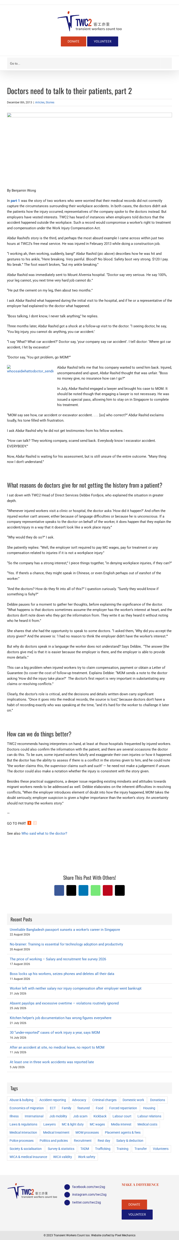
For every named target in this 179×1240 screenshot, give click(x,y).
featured (83, 1108)
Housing (149, 1108)
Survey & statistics (61, 1149)
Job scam (80, 1116)
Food (99, 1108)
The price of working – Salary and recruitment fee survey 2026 (58, 959)
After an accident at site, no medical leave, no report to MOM (57, 1047)
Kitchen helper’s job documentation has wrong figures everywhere (60, 1018)
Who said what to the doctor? (44, 833)
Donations (157, 1100)
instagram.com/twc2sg (89, 1194)
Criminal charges (104, 1100)
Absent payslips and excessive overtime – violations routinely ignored (64, 1003)
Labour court (122, 1116)
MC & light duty (73, 1124)
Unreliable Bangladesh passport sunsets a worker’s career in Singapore (65, 930)
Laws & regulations (23, 1124)
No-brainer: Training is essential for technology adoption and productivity (66, 944)
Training (122, 1149)
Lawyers (49, 1124)
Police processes (22, 1140)
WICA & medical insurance (28, 1157)
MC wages (97, 1124)
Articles (40, 102)
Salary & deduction (129, 1140)
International (34, 1116)
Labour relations (149, 1116)
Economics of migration (27, 1108)
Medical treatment (56, 1132)
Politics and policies (54, 1140)
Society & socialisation (26, 1149)
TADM (84, 1149)
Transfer (140, 1149)
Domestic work (133, 1100)
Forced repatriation (123, 1108)
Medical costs (147, 1124)
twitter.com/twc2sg (86, 1202)
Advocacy (79, 1100)
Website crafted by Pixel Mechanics (113, 1235)
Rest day (104, 1140)
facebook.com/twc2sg (88, 1187)
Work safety (86, 1157)
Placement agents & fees (123, 1132)
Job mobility (58, 1116)
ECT (53, 1108)
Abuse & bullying (21, 1100)
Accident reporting (52, 1100)
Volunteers (161, 1149)
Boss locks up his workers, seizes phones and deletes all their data (62, 974)
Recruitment (83, 1140)
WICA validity (62, 1157)
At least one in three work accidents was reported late (52, 1062)
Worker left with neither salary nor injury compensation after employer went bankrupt (75, 988)
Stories (50, 102)
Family (66, 1108)
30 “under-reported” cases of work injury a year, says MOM (55, 1032)
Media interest (121, 1124)
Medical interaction (23, 1132)
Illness (14, 1116)
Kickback (100, 1116)
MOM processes (87, 1132)
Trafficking (102, 1149)
